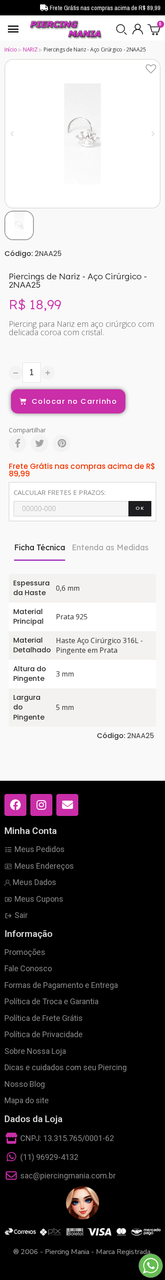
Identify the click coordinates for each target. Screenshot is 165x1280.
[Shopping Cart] (154, 29)
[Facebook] (17, 443)
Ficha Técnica (39, 547)
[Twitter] (39, 443)
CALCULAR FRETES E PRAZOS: (60, 492)
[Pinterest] (61, 443)
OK (140, 508)
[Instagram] (41, 805)
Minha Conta (30, 831)
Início (10, 49)
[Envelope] (67, 805)
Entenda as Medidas (110, 547)
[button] (121, 29)
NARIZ (30, 49)
